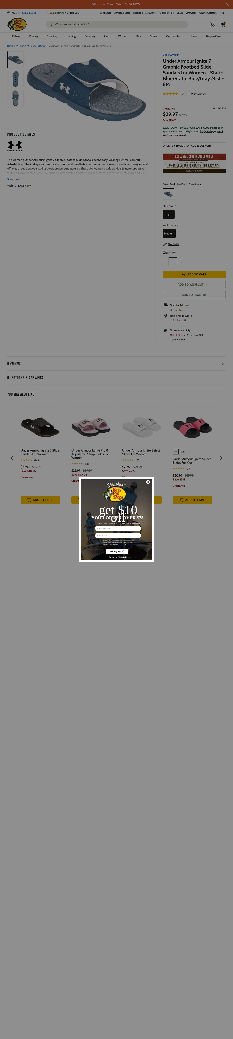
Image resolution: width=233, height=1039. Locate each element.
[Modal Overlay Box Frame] (116, 519)
